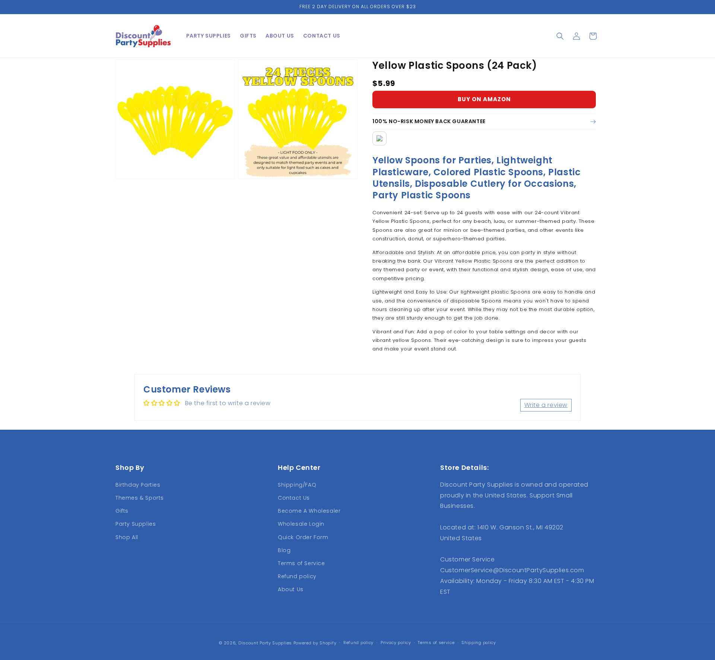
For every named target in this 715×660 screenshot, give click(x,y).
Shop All (126, 537)
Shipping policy (478, 642)
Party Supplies (135, 524)
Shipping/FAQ (297, 484)
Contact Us (294, 498)
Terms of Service (301, 563)
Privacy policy (396, 642)
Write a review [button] (546, 405)
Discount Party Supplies (265, 643)
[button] (560, 36)
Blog (284, 550)
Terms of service (436, 642)
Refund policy (297, 576)
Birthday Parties (138, 484)
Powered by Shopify (315, 643)
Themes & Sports (139, 498)
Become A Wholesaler (309, 511)
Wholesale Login (301, 524)
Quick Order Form (303, 537)
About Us (291, 589)
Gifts (121, 511)
